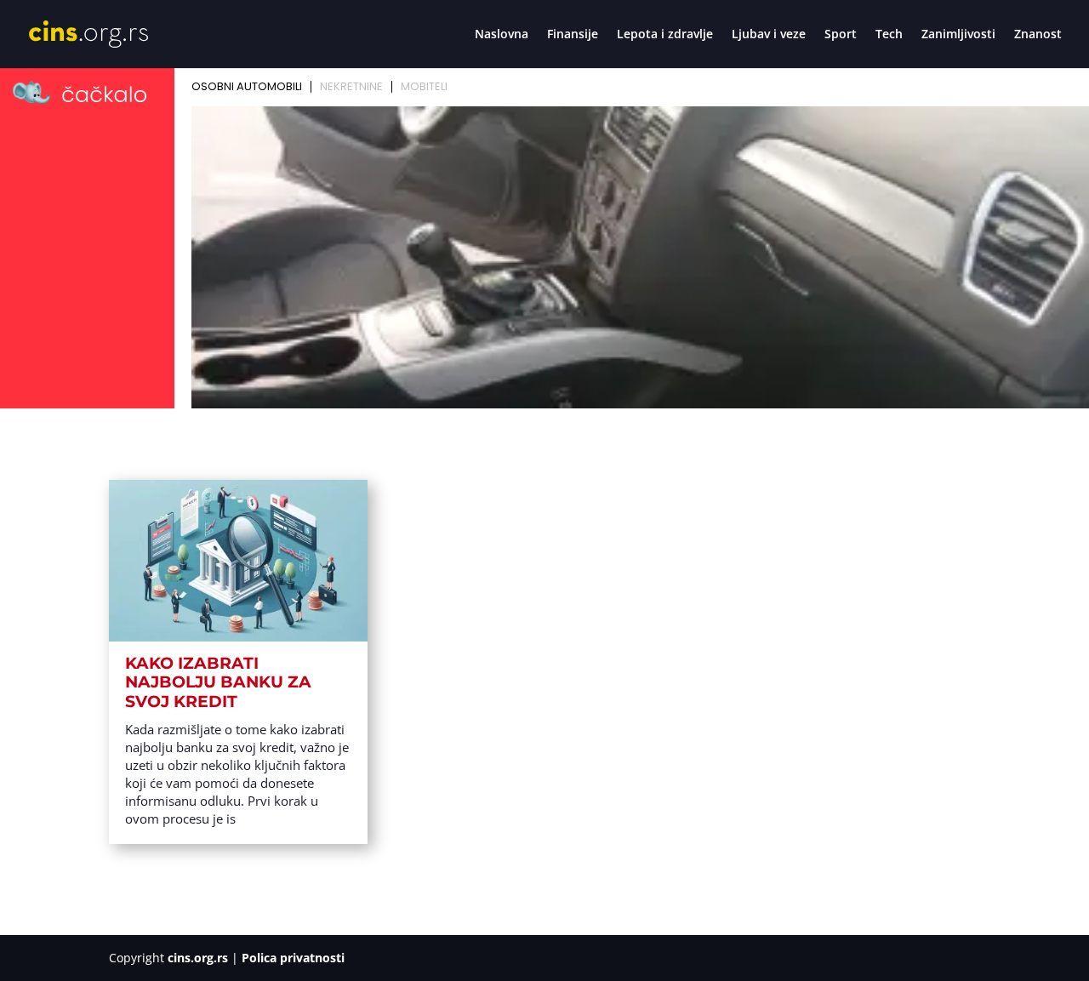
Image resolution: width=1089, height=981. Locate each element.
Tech (889, 35)
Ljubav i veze (769, 35)
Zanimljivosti (958, 35)
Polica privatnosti (293, 958)
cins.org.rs (198, 958)
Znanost (1038, 35)
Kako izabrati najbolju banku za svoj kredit (218, 682)
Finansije (572, 35)
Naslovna (501, 35)
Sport (840, 35)
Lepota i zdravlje (665, 35)
